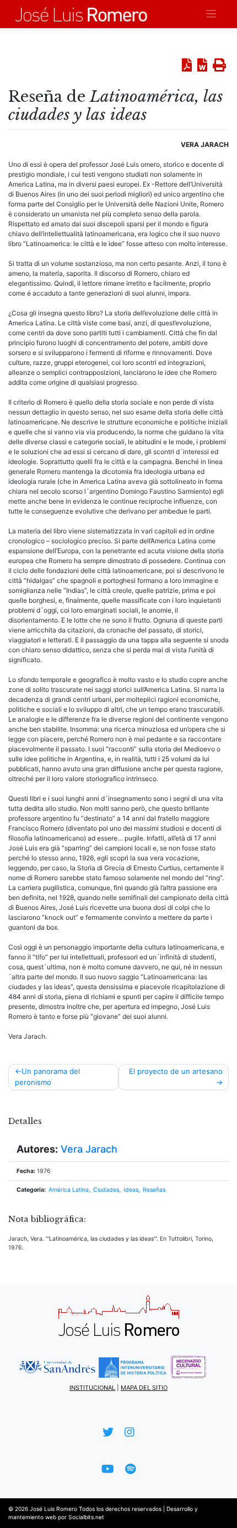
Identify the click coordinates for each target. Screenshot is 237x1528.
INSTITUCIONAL (92, 1387)
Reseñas (154, 1189)
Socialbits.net (86, 1517)
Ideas (130, 1189)
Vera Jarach (89, 1149)
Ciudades (106, 1189)
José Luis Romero (53, 1508)
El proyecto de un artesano (176, 1071)
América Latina (69, 1189)
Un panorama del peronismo (47, 1077)
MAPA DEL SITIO (144, 1387)
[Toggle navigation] (211, 14)
